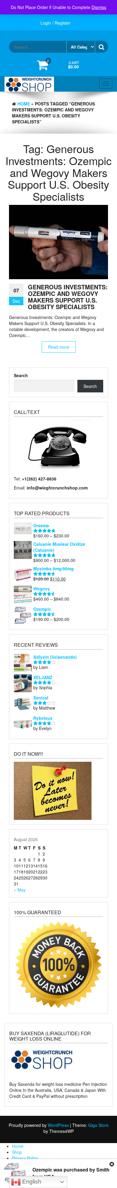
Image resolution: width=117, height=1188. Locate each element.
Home (23, 104)
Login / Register (55, 23)
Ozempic (42, 1169)
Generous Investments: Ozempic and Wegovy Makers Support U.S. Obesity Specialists (68, 296)
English (31, 1181)
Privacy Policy (25, 1158)
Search (21, 375)
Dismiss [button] (99, 7)
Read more (58, 347)
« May (20, 890)
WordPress (58, 1125)
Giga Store (98, 1125)
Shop (17, 1152)
